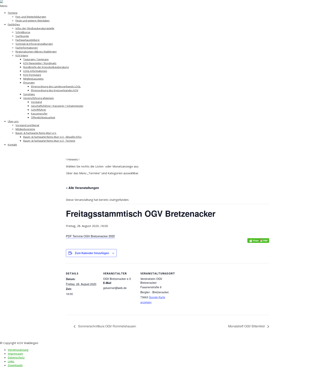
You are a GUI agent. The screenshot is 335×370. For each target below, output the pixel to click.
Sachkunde (22, 36)
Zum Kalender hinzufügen (92, 253)
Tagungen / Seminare (36, 59)
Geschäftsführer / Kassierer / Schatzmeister (57, 106)
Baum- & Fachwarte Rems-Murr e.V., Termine (49, 140)
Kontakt (12, 144)
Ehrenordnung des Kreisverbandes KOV (54, 90)
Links (11, 361)
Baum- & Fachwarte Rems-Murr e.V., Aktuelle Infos (52, 137)
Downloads (15, 365)
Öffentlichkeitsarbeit (43, 117)
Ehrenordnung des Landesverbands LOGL (56, 86)
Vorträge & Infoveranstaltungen (34, 44)
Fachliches (14, 24)
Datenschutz (16, 357)
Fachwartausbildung (27, 40)
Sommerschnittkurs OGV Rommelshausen (106, 326)
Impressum (15, 353)
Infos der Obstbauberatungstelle (35, 28)
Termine (12, 13)
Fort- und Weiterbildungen (31, 16)
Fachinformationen (27, 47)
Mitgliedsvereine (25, 129)
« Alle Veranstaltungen (82, 187)
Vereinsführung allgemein (38, 98)
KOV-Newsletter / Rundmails (39, 63)
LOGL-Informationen (35, 71)
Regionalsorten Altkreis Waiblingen (36, 51)
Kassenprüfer (39, 113)
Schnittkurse (23, 32)
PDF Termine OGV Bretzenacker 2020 (90, 236)
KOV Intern (22, 55)
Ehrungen (29, 82)
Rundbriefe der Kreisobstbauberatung (46, 67)
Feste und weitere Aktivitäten (33, 20)
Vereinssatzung (18, 350)
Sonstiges (29, 94)
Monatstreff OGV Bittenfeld (246, 326)
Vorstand (36, 102)
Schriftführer (38, 109)
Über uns (13, 121)
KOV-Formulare (32, 75)
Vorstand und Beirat (27, 125)
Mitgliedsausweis (33, 78)
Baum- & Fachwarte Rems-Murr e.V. (36, 133)
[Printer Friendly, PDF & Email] (258, 240)
